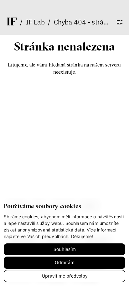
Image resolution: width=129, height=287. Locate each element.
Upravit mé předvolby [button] (64, 276)
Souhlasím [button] (65, 249)
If (12, 21)
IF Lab (35, 22)
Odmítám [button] (65, 262)
